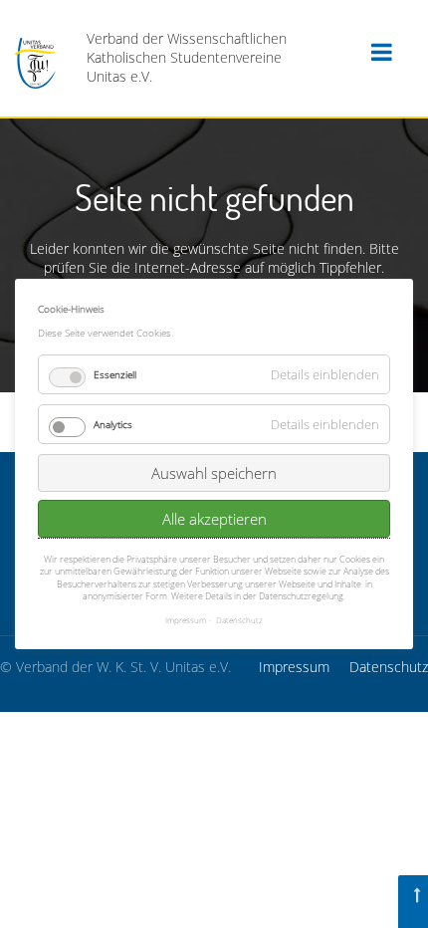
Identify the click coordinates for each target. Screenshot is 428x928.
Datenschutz (388, 666)
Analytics (113, 424)
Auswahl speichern (214, 473)
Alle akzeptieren (214, 519)
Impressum (294, 666)
